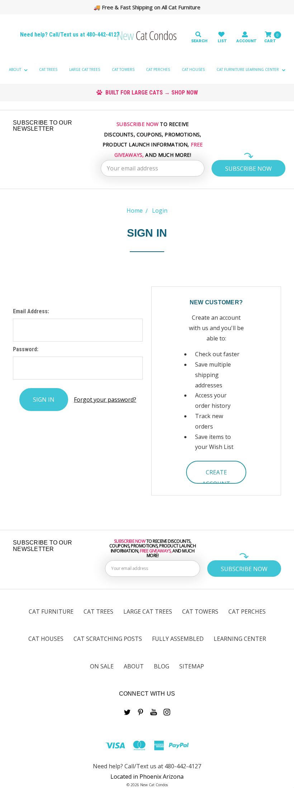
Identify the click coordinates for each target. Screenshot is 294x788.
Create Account (216, 476)
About (15, 69)
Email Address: (31, 311)
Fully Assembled (178, 639)
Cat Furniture (51, 611)
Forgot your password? (105, 399)
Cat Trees (48, 69)
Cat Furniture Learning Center (248, 69)
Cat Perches (158, 69)
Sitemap (191, 666)
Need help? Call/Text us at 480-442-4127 (69, 34)
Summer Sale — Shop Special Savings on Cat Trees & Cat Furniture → (150, 7)
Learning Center (240, 639)
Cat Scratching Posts (108, 639)
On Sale (102, 666)
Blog (161, 666)
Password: (25, 349)
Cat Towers (123, 69)
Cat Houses (193, 69)
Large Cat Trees (84, 69)
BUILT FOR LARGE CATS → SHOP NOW (151, 92)
